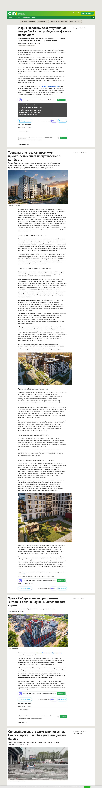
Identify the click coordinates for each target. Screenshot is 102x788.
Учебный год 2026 (42, 21)
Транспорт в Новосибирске (28, 21)
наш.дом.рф (21, 574)
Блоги (34, 17)
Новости (10, 17)
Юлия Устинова (77, 734)
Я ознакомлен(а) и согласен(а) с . (30, 139)
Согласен (87, 787)
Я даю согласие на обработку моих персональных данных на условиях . (35, 138)
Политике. (81, 786)
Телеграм (63, 121)
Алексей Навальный (47, 86)
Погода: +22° (75, 13)
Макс (54, 121)
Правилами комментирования (36, 139)
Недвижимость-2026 (75, 21)
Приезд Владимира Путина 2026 (59, 21)
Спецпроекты (26, 17)
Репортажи (18, 17)
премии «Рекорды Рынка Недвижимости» (49, 653)
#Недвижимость (30, 45)
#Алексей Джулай (22, 45)
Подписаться (61, 100)
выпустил (56, 86)
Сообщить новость (26, 121)
